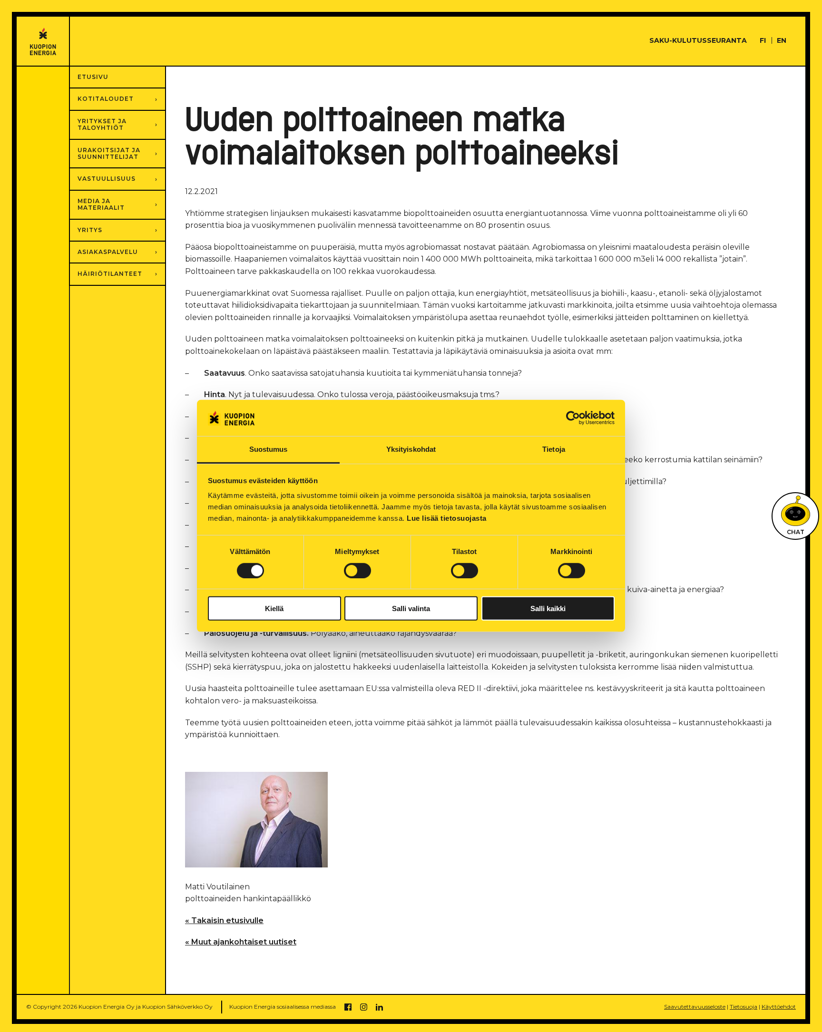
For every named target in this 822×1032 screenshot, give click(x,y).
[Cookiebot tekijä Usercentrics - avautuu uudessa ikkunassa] (573, 418)
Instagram (363, 1007)
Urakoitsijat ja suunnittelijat (109, 153)
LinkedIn (379, 1007)
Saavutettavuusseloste (694, 1006)
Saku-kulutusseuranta (698, 40)
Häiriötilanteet (110, 273)
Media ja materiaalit (101, 204)
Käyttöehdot (779, 1006)
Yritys (90, 230)
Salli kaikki (548, 608)
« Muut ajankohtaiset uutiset (240, 941)
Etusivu (93, 76)
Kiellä (274, 608)
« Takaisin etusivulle (224, 920)
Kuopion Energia (43, 42)
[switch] (357, 570)
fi (763, 40)
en (781, 40)
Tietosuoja (743, 1006)
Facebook (348, 1007)
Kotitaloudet (106, 98)
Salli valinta (411, 608)
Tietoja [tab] (553, 450)
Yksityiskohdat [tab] (411, 450)
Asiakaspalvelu (108, 251)
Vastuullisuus (107, 178)
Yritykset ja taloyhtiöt (102, 124)
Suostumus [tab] (268, 450)
